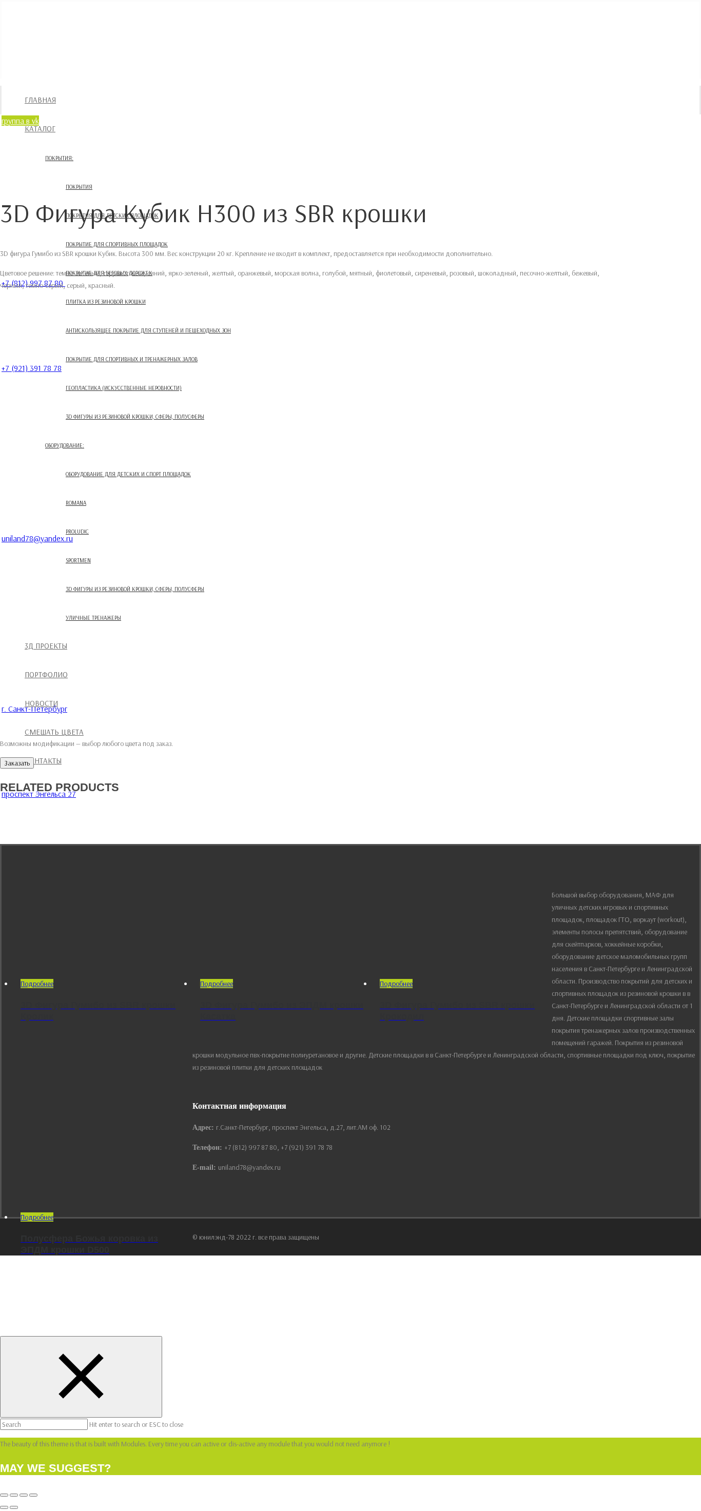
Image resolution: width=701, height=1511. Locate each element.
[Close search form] (81, 1377)
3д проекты (46, 646)
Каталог (40, 128)
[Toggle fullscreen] (24, 1495)
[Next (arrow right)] (14, 1507)
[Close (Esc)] (4, 1495)
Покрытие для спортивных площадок (117, 244)
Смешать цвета (54, 732)
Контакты (43, 761)
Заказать (17, 763)
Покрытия (79, 186)
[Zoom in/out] (33, 1495)
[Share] (14, 1495)
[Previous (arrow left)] (4, 1507)
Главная (40, 100)
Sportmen (78, 560)
